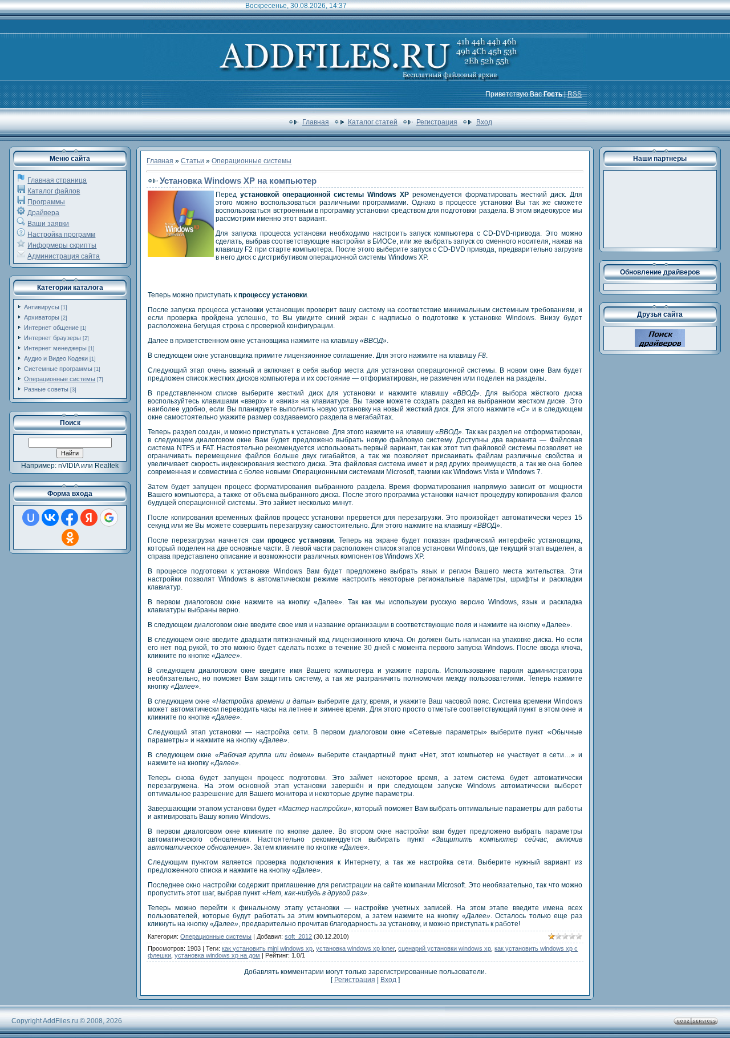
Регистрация (436, 122)
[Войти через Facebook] (69, 517)
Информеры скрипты (61, 245)
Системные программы (58, 368)
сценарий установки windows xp (444, 948)
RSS (574, 94)
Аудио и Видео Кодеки (56, 358)
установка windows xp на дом (217, 955)
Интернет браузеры (52, 337)
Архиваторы (41, 317)
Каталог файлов (53, 191)
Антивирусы (41, 307)
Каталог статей (373, 122)
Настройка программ (61, 235)
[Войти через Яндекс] (89, 517)
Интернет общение (51, 327)
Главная (315, 122)
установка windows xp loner (355, 948)
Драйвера (43, 213)
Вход (484, 122)
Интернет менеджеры (55, 348)
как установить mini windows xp (267, 948)
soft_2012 (298, 936)
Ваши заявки (48, 224)
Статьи (192, 161)
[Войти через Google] (109, 517)
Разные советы (46, 389)
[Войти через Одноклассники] (70, 537)
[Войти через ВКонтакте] (50, 517)
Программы (46, 202)
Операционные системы (59, 378)
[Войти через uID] (30, 517)
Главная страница (57, 180)
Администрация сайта (63, 256)
